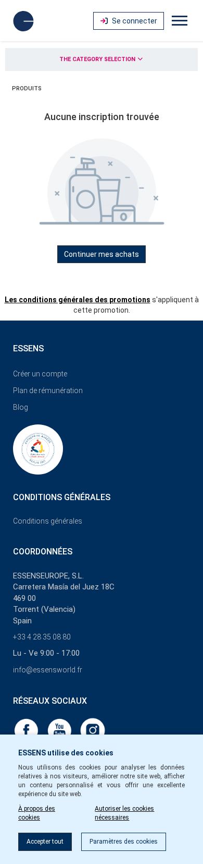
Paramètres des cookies (124, 841)
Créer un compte (40, 374)
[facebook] (27, 730)
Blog (20, 407)
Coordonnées (42, 552)
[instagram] (93, 730)
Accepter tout (45, 841)
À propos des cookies (36, 813)
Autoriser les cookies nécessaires (124, 813)
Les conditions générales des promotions (77, 299)
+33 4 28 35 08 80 (42, 637)
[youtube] (60, 730)
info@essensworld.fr (47, 670)
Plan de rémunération (48, 390)
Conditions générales (47, 521)
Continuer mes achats (101, 254)
